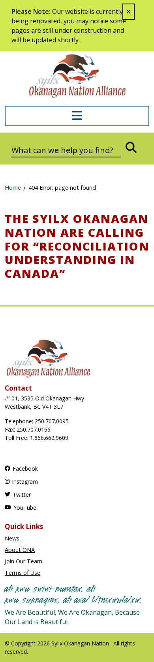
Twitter (22, 494)
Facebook (25, 468)
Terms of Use (22, 572)
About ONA (20, 550)
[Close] (128, 12)
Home (13, 187)
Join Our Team (23, 561)
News (12, 538)
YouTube (24, 507)
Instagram (25, 481)
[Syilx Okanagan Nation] (77, 74)
